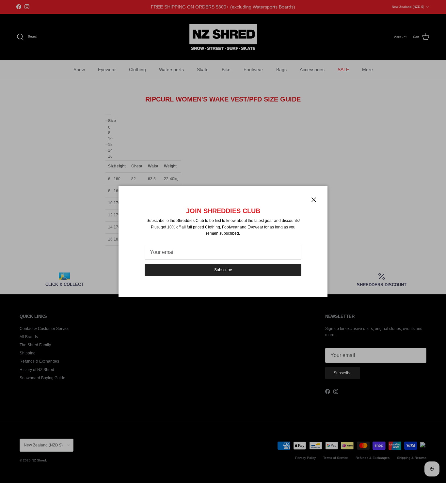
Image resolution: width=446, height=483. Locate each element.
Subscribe (223, 270)
